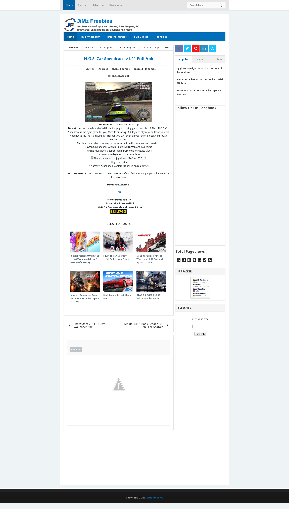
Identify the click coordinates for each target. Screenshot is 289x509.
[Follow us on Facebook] (179, 48)
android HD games (145, 68)
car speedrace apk (118, 75)
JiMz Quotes (141, 36)
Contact (83, 5)
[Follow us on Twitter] (187, 48)
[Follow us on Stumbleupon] (212, 48)
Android (103, 68)
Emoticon (75, 349)
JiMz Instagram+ (117, 36)
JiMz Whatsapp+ (90, 36)
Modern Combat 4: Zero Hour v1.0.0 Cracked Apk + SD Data (84, 298)
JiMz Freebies (94, 21)
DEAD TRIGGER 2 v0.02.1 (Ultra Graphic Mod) (149, 296)
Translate (161, 36)
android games (121, 68)
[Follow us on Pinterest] (196, 48)
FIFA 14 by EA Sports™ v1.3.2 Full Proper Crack (116, 257)
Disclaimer (115, 5)
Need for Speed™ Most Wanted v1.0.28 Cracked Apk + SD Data (149, 259)
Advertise (98, 5)
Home (69, 5)
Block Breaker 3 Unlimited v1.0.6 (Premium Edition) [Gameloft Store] (84, 259)
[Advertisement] (186, 22)
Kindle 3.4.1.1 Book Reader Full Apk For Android (143, 325)
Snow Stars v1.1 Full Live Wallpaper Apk (89, 325)
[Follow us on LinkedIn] (204, 48)
